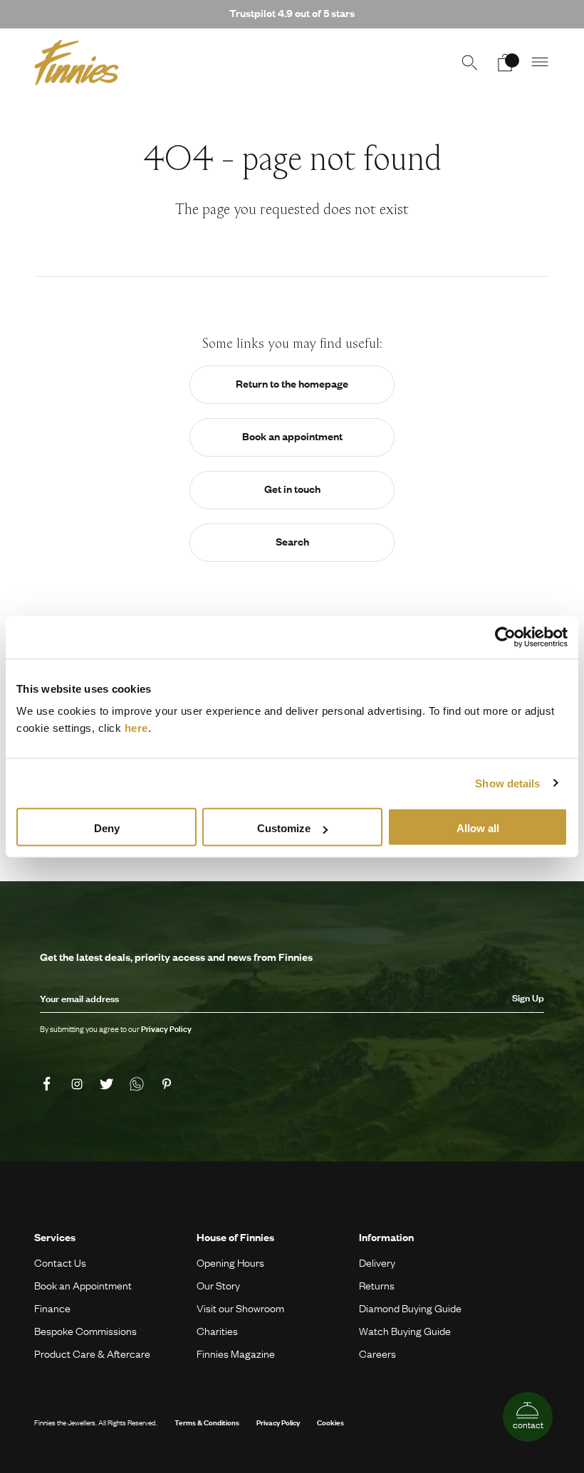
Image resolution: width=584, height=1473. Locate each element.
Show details (507, 783)
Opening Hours (230, 1262)
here (136, 728)
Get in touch (292, 488)
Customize (284, 828)
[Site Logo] (76, 62)
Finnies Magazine (236, 1353)
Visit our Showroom (240, 1308)
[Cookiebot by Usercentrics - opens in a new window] (505, 636)
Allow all (478, 828)
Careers (377, 1353)
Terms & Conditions (206, 1422)
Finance (52, 1308)
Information (386, 1236)
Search (292, 541)
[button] (540, 62)
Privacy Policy (278, 1422)
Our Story (218, 1285)
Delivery (377, 1262)
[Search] (469, 62)
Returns (377, 1285)
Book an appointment (292, 436)
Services (54, 1236)
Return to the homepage (292, 383)
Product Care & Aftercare (92, 1353)
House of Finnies (235, 1236)
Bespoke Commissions (85, 1330)
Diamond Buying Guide (410, 1308)
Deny (107, 828)
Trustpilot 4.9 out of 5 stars (292, 12)
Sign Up (528, 998)
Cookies (330, 1422)
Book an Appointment (83, 1285)
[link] (49, 1084)
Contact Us (60, 1262)
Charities (217, 1330)
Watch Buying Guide (405, 1330)
